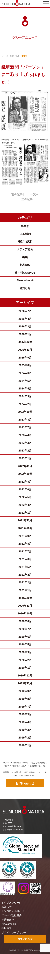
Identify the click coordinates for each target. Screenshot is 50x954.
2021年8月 (25, 543)
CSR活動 (25, 233)
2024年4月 (25, 388)
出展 (25, 257)
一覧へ (34, 194)
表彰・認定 (25, 241)
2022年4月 (25, 504)
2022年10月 (25, 473)
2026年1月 (25, 334)
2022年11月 (25, 466)
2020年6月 (25, 636)
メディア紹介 (25, 249)
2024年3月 (25, 396)
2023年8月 (25, 419)
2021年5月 (25, 566)
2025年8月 (25, 365)
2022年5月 (25, 497)
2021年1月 (25, 590)
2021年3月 (25, 574)
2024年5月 (25, 380)
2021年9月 (25, 535)
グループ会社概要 (12, 915)
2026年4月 (25, 318)
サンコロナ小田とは (13, 911)
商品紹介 (25, 264)
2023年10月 (25, 411)
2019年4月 (25, 722)
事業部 (24, 56)
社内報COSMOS (25, 272)
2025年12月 (25, 341)
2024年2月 (25, 404)
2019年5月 (25, 714)
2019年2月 (25, 737)
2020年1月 (25, 667)
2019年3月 (25, 729)
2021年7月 (25, 551)
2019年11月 (25, 683)
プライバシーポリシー (14, 932)
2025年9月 (25, 357)
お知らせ (25, 288)
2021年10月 (25, 528)
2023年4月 (25, 435)
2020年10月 (25, 613)
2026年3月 (25, 326)
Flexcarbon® (25, 280)
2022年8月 (25, 481)
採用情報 (7, 928)
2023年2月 (25, 450)
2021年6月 (25, 559)
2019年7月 (25, 706)
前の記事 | (17, 194)
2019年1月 (25, 745)
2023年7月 (25, 427)
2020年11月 (25, 605)
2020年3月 (25, 652)
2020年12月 (25, 598)
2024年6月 (25, 373)
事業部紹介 (8, 919)
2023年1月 (25, 458)
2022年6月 (25, 489)
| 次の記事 (26, 199)
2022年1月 (25, 512)
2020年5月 (25, 644)
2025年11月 (25, 349)
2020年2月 (25, 660)
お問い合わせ (25, 783)
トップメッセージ (12, 902)
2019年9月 (25, 691)
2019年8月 (25, 698)
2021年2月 (25, 582)
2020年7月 (25, 628)
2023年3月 (25, 442)
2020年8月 (25, 621)
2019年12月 (25, 675)
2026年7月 (25, 311)
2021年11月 (25, 520)
